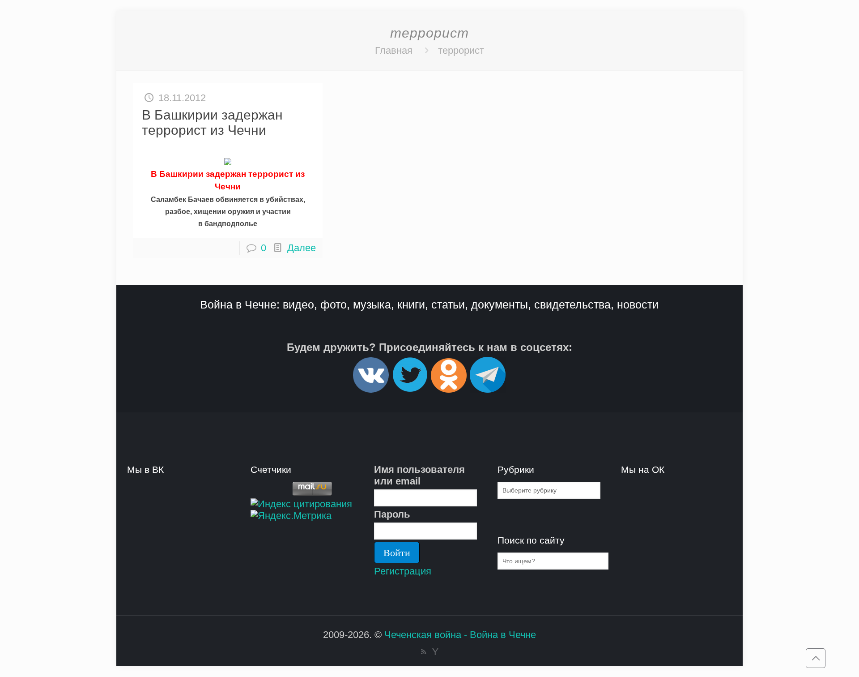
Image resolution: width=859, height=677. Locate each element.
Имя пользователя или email (419, 475)
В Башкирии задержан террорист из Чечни (212, 122)
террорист (461, 50)
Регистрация (402, 571)
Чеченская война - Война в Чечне (460, 634)
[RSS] (423, 652)
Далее (301, 247)
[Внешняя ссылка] (371, 389)
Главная (393, 50)
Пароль (392, 514)
